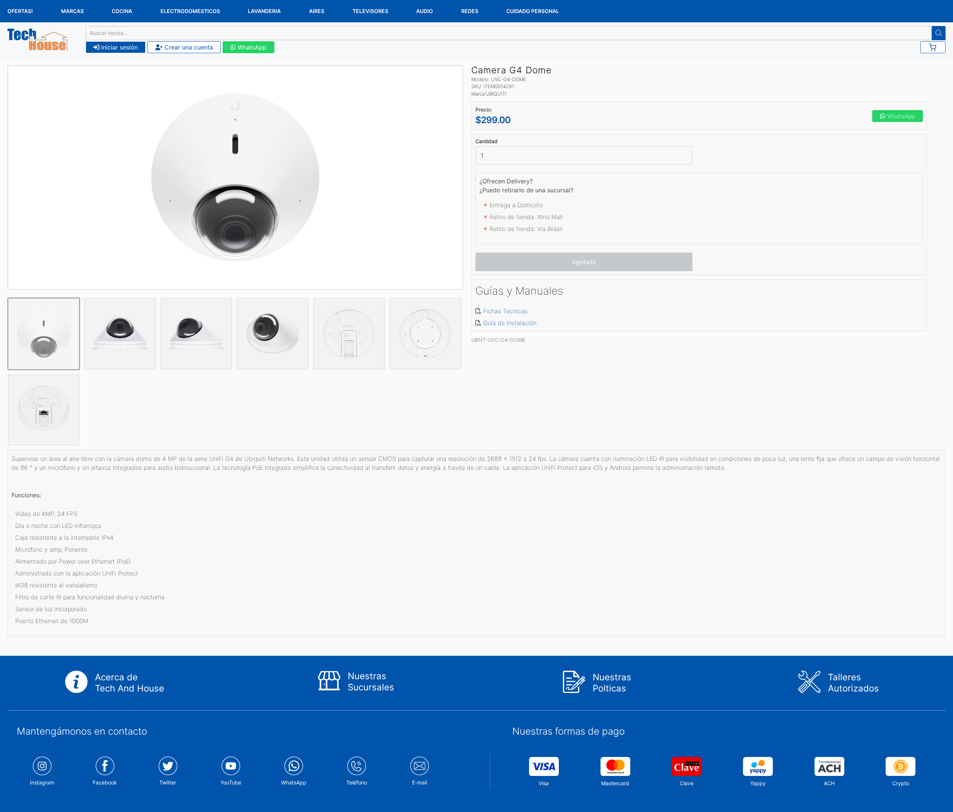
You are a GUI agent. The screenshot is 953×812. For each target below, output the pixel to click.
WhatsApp (251, 47)
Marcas (72, 11)
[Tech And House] (37, 40)
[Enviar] (939, 33)
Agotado (584, 262)
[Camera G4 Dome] (235, 177)
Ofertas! (20, 11)
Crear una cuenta (188, 47)
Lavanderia (264, 11)
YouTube (230, 782)
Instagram (42, 782)
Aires (316, 11)
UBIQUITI (496, 94)
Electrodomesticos (190, 11)
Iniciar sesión (118, 47)
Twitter (167, 782)
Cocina (122, 11)
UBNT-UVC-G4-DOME (498, 340)
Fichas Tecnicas (505, 311)
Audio (424, 11)
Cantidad (486, 141)
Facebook (105, 782)
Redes (469, 11)
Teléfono (356, 782)
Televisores (370, 11)
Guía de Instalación (509, 323)
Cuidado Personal (532, 11)
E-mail (419, 782)
